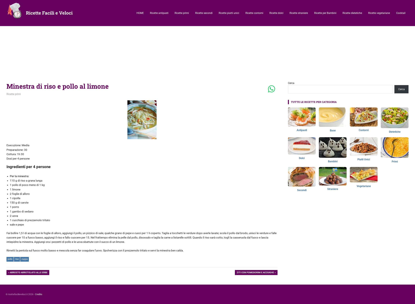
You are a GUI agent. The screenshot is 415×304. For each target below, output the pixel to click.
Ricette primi (182, 13)
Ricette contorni (254, 13)
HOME (140, 13)
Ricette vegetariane (379, 13)
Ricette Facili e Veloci (49, 13)
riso (17, 259)
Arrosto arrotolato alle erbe (28, 273)
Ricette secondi (204, 13)
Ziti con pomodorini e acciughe (255, 273)
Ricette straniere (299, 13)
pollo (10, 259)
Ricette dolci (276, 13)
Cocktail (400, 13)
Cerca (291, 83)
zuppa (24, 259)
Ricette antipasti (159, 13)
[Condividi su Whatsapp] (272, 89)
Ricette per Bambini (325, 13)
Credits (38, 294)
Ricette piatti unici (229, 13)
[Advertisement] (207, 50)
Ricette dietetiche (352, 13)
